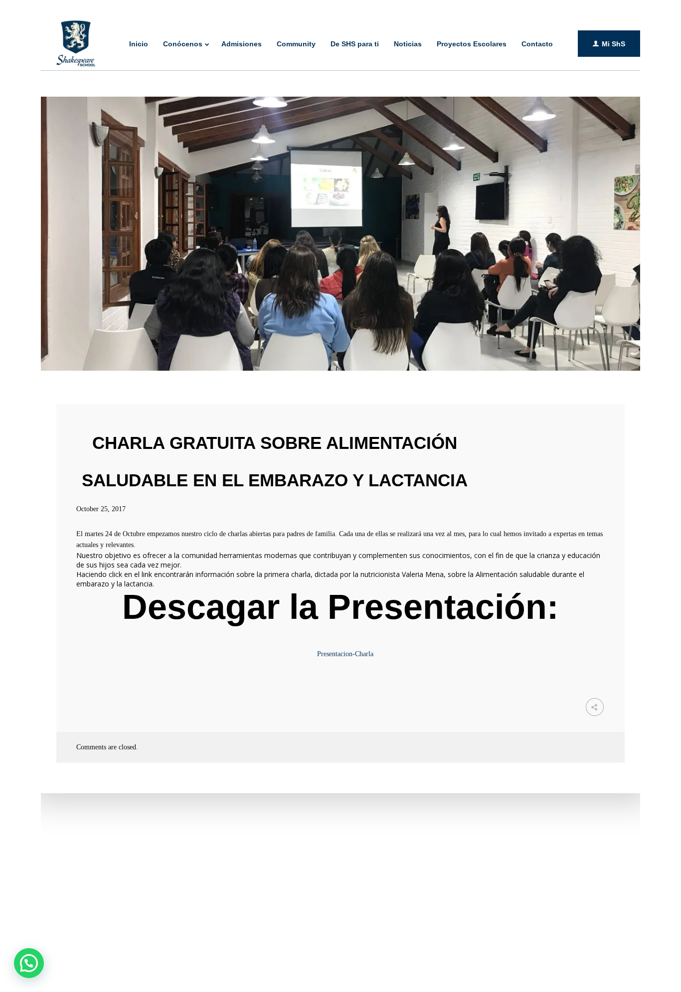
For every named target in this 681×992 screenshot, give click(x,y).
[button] (29, 963)
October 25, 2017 (101, 509)
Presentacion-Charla (345, 654)
